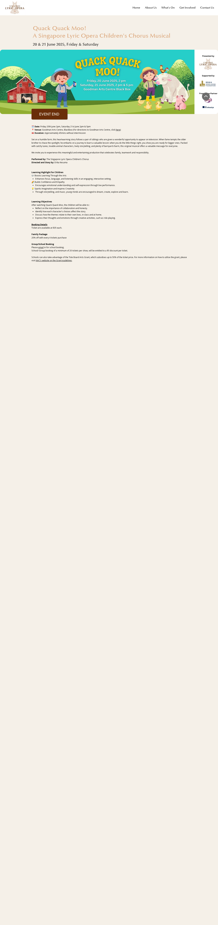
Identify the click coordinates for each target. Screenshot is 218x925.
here (118, 129)
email (41, 247)
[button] (187, 7)
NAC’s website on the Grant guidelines (54, 260)
